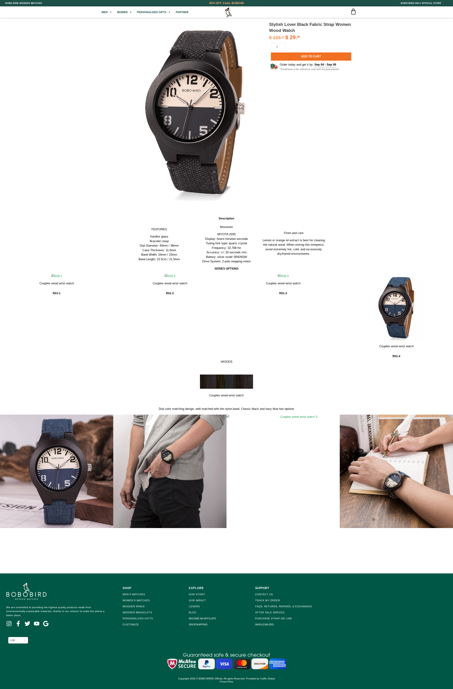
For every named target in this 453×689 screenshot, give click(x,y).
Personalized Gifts (151, 12)
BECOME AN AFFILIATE (202, 618)
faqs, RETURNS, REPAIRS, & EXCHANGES (283, 606)
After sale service (270, 612)
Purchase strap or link (273, 618)
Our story (197, 594)
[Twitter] (27, 623)
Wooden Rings (134, 606)
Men (105, 12)
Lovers (194, 606)
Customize (131, 624)
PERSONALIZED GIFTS (138, 618)
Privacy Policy (226, 681)
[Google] (46, 623)
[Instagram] (9, 623)
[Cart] (353, 11)
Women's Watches (136, 600)
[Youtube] (36, 623)
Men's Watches (134, 594)
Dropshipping (198, 624)
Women (122, 12)
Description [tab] (14, 210)
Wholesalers (264, 624)
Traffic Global (267, 678)
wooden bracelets (137, 612)
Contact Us (264, 594)
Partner (182, 12)
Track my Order (267, 600)
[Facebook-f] (18, 623)
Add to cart (311, 56)
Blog (192, 612)
